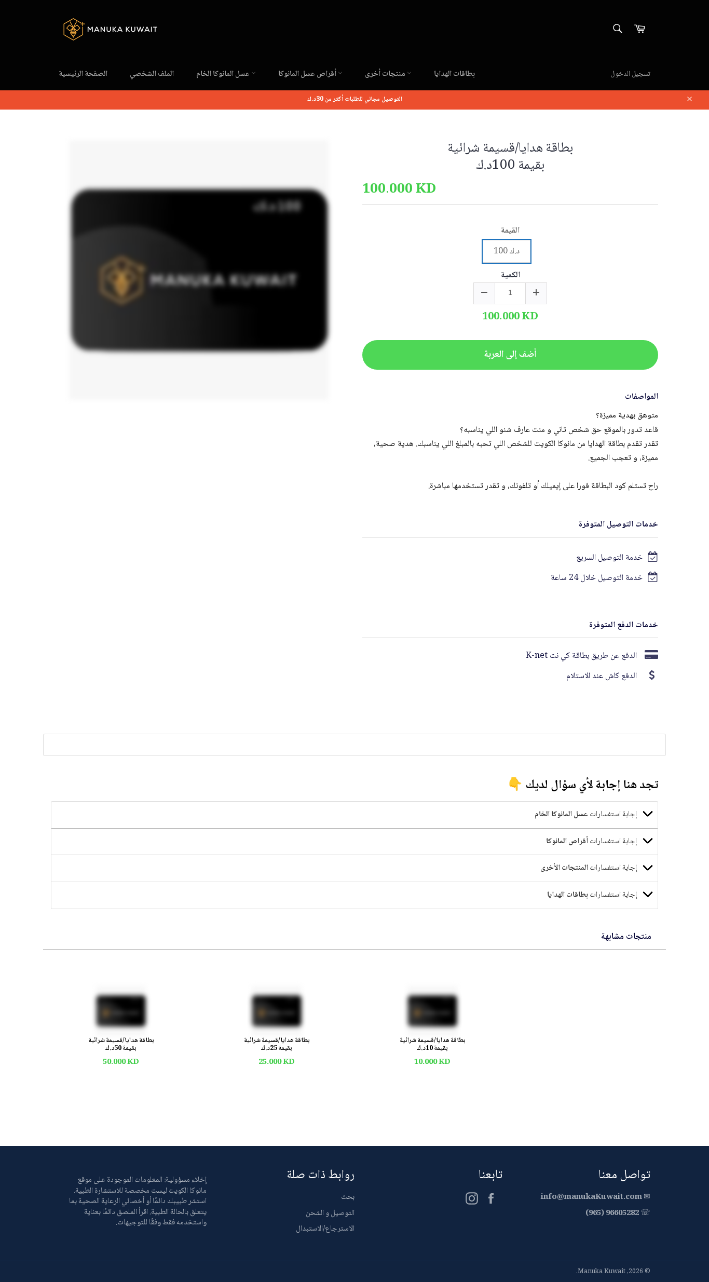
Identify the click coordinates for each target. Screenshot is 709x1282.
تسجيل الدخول (630, 74)
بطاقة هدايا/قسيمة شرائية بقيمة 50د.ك (121, 1045)
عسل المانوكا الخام (223, 74)
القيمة (510, 232)
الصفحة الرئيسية (83, 74)
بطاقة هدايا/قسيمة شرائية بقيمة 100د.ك (510, 158)
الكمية (510, 276)
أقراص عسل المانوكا (308, 74)
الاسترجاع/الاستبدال (325, 1229)
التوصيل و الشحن (330, 1213)
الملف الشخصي (152, 74)
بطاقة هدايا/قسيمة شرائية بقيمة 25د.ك (277, 1045)
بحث (347, 1197)
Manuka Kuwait (601, 1271)
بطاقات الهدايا (454, 74)
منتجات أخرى (386, 74)
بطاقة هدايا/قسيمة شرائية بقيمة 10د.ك (433, 1045)
